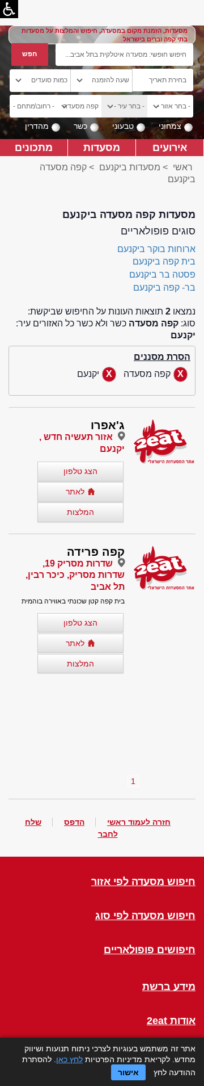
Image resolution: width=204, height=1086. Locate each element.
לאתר (75, 491)
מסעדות (101, 147)
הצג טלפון (80, 471)
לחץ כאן (69, 1059)
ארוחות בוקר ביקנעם (156, 249)
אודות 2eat (171, 1021)
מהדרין (37, 126)
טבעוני (123, 126)
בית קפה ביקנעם (164, 261)
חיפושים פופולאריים (150, 950)
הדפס (74, 822)
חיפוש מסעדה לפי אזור (143, 882)
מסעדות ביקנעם (128, 167)
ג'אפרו (108, 425)
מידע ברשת (169, 987)
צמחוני (170, 126)
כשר (80, 126)
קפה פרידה (96, 552)
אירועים (169, 147)
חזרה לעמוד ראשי (139, 822)
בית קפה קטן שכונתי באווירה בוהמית (73, 601)
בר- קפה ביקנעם (164, 287)
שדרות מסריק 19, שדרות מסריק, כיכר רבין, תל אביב (75, 575)
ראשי (183, 167)
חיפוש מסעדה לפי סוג (145, 916)
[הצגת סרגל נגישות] (9, 9)
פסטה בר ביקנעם (162, 274)
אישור (128, 1072)
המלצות (80, 512)
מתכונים (34, 147)
